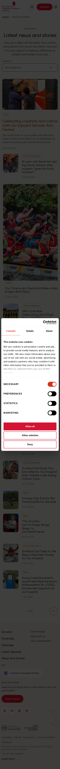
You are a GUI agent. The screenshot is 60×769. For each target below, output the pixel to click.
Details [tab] (30, 331)
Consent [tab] (10, 331)
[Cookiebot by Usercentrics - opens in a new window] (43, 322)
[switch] (52, 393)
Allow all (30, 426)
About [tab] (49, 331)
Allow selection (30, 435)
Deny (30, 444)
